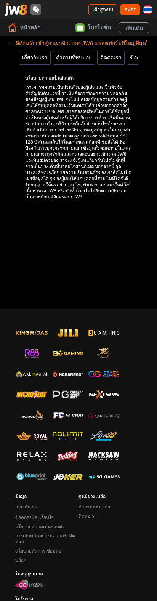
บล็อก (20, 560)
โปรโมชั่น (99, 27)
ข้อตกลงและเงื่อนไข (34, 517)
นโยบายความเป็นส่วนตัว (40, 526)
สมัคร (130, 9)
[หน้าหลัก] (16, 9)
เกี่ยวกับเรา (35, 57)
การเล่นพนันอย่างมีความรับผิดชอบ (45, 539)
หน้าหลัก (30, 27)
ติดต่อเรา (111, 57)
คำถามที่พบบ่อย (74, 57)
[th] (147, 9)
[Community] (35, 9)
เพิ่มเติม (134, 28)
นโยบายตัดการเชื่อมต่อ (38, 551)
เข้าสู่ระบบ (103, 9)
